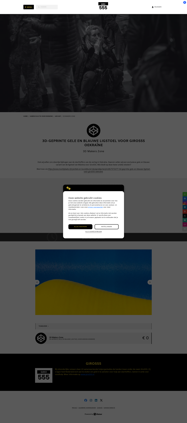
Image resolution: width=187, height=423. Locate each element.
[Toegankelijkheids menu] (184, 2)
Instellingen (106, 227)
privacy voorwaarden (95, 207)
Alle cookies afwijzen (93, 232)
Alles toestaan (80, 227)
